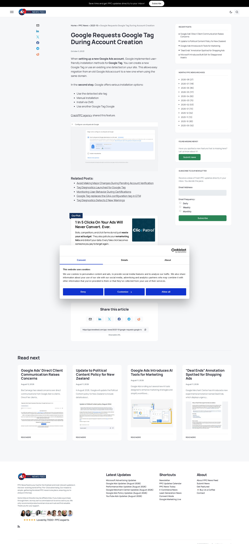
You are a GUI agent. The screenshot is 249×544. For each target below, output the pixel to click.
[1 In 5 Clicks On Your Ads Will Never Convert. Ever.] (143, 230)
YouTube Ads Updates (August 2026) (124, 496)
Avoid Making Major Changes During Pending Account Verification (115, 183)
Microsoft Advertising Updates (121, 480)
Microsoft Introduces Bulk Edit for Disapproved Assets (201, 56)
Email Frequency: (187, 199)
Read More (26, 437)
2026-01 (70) (187, 108)
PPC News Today (167, 487)
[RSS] (19, 526)
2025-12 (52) (187, 113)
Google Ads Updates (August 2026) (123, 483)
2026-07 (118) (187, 83)
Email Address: (186, 187)
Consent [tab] (81, 260)
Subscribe (203, 218)
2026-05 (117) (187, 92)
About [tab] (168, 260)
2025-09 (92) (187, 125)
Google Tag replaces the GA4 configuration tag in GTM (109, 196)
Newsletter (164, 480)
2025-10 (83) (187, 121)
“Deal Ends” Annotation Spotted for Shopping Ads (202, 50)
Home (74, 25)
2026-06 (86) (187, 87)
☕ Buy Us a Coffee (206, 490)
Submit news (189, 157)
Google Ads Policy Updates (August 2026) (126, 493)
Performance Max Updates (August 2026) (126, 487)
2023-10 (94, 25)
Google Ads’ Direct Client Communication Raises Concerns (202, 35)
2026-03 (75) (187, 100)
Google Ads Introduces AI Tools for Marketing (200, 45)
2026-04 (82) (187, 96)
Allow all (166, 292)
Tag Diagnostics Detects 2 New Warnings (101, 200)
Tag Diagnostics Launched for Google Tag (101, 187)
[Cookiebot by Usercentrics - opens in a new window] (173, 250)
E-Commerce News (168, 490)
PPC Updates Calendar (170, 483)
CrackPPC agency (81, 115)
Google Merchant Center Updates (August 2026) (129, 490)
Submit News (203, 483)
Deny (83, 292)
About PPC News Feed (207, 480)
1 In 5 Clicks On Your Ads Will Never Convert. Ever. (99, 224)
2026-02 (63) (187, 104)
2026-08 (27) (187, 79)
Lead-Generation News (170, 493)
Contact (201, 493)
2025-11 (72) (186, 117)
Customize (122, 292)
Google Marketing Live (170, 499)
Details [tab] (124, 260)
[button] (12, 12)
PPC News (83, 25)
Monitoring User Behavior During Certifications (104, 191)
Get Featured (203, 487)
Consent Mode (166, 496)
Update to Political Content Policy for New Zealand (203, 41)
